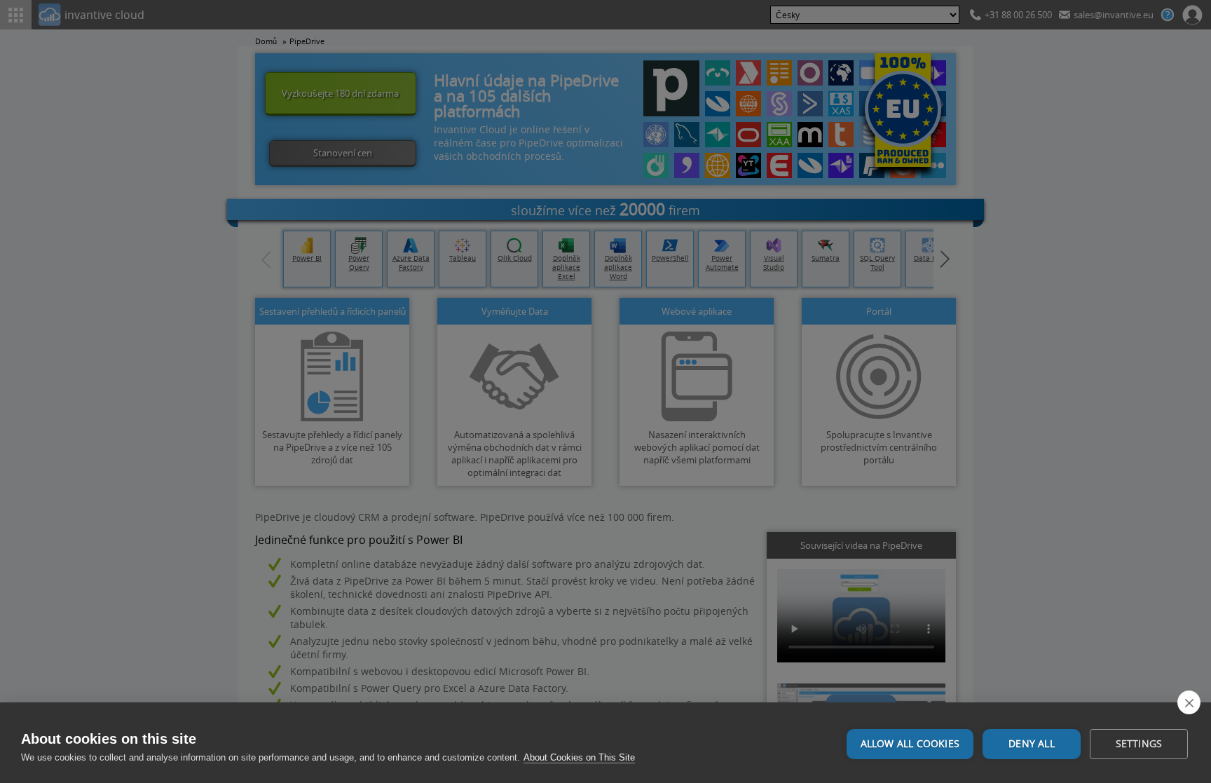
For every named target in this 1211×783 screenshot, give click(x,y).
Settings (1139, 743)
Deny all (1031, 743)
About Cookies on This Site (579, 757)
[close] (1188, 702)
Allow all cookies (910, 743)
